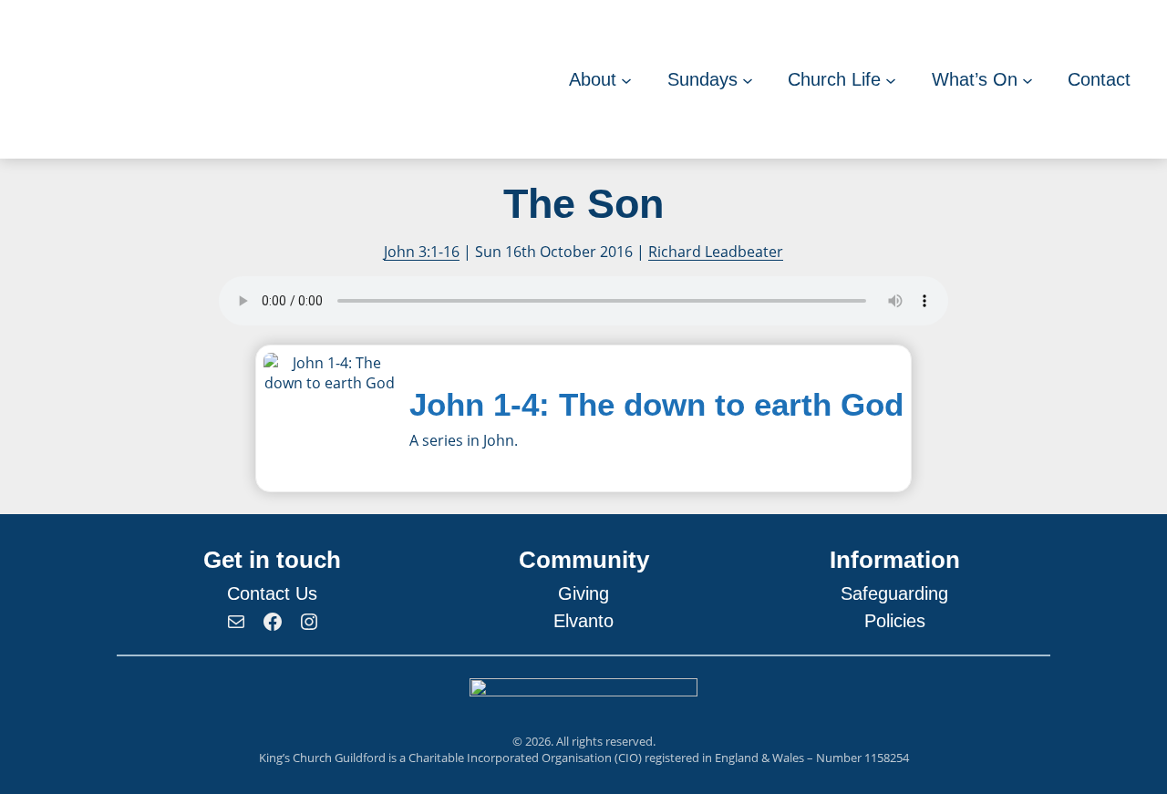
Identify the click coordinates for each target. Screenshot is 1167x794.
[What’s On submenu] (1027, 79)
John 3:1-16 (422, 252)
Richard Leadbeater (715, 252)
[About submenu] (626, 79)
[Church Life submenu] (890, 79)
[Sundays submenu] (747, 79)
